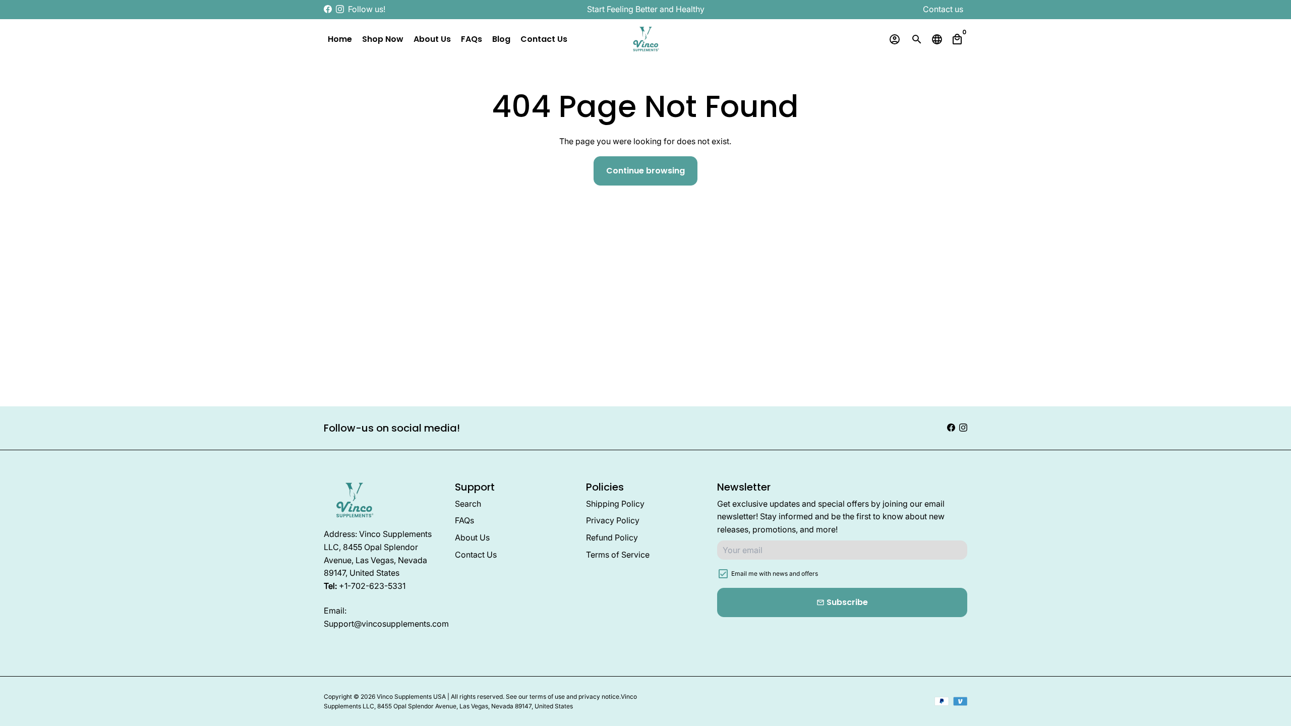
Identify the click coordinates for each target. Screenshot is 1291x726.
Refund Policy (612, 537)
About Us (432, 39)
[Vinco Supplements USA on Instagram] (340, 9)
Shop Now (382, 39)
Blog (501, 39)
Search (468, 504)
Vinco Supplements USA (411, 696)
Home (340, 39)
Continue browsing (645, 170)
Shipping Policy (615, 504)
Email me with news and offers (774, 573)
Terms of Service (618, 555)
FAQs (471, 39)
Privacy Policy (612, 520)
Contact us (943, 9)
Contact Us (543, 39)
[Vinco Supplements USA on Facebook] (328, 9)
